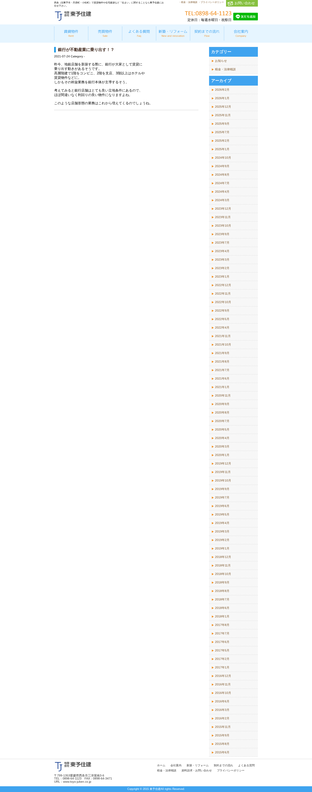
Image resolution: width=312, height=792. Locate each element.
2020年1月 (222, 455)
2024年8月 (222, 174)
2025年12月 (223, 106)
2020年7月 (222, 421)
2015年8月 (222, 743)
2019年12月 (223, 463)
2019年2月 (222, 540)
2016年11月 (223, 684)
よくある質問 (246, 765)
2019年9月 (222, 489)
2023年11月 (223, 217)
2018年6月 (222, 608)
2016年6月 (222, 701)
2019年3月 (222, 531)
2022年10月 (223, 302)
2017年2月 (222, 659)
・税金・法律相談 (188, 2)
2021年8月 (222, 361)
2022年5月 (222, 319)
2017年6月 (222, 642)
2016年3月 (222, 710)
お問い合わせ (245, 3)
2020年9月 (222, 404)
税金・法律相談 (225, 69)
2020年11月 (223, 395)
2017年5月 (222, 650)
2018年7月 (222, 599)
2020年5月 (222, 429)
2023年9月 (222, 234)
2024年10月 (223, 157)
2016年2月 (222, 718)
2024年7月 (222, 183)
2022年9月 (222, 310)
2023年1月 (222, 276)
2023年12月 (223, 208)
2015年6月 (222, 752)
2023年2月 (222, 268)
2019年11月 (223, 472)
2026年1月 (222, 98)
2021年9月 (222, 353)
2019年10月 (223, 480)
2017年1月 (222, 667)
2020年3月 (222, 446)
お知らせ (221, 60)
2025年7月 (222, 132)
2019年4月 (222, 523)
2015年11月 (223, 726)
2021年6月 (222, 378)
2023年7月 (222, 242)
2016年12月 (223, 676)
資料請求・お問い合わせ (196, 770)
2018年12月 (223, 557)
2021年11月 (223, 336)
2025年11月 (223, 115)
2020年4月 (222, 438)
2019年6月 (222, 506)
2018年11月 (223, 565)
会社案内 (175, 765)
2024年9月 (222, 166)
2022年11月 (223, 293)
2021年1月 (222, 387)
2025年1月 (222, 149)
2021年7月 (222, 370)
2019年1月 (222, 548)
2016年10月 (223, 693)
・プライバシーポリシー (211, 2)
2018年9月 (222, 582)
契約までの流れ (223, 765)
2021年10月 (223, 344)
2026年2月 (222, 89)
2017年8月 (222, 625)
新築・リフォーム (198, 765)
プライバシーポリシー (231, 770)
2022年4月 (222, 327)
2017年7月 (222, 633)
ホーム (161, 765)
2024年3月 (222, 200)
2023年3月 (222, 259)
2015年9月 (222, 735)
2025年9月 (222, 123)
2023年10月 (223, 225)
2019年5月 (222, 514)
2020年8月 (222, 412)
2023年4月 (222, 251)
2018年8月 (222, 591)
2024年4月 (222, 191)
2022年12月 (223, 285)
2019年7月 (222, 497)
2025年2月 (222, 140)
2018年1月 (222, 616)
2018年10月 (223, 574)
